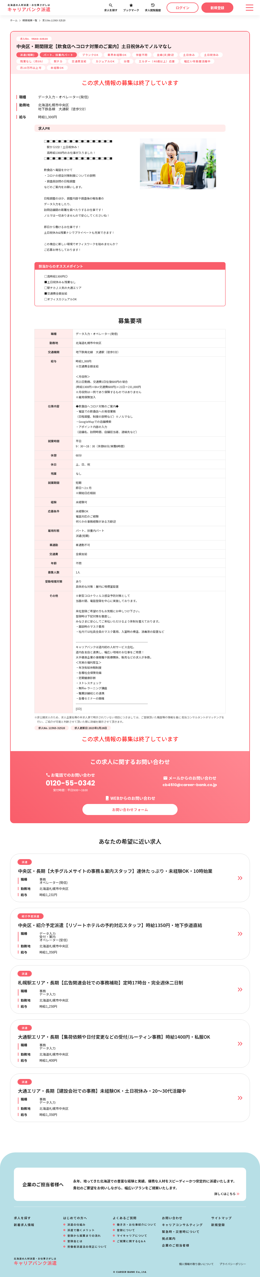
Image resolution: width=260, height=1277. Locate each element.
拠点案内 (169, 1238)
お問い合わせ (172, 1217)
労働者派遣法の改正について (87, 1246)
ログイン (182, 7)
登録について (126, 1230)
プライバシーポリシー (232, 1264)
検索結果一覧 (29, 20)
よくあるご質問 (125, 1217)
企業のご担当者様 (175, 1245)
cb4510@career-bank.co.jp (190, 785)
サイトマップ (221, 1217)
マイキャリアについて (132, 1235)
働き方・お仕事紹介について (136, 1224)
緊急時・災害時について (181, 1231)
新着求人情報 (24, 1224)
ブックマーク (131, 10)
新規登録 (217, 7)
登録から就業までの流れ (84, 1235)
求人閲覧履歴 (153, 10)
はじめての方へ (75, 1217)
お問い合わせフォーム (130, 809)
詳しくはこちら (225, 1193)
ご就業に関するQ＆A (131, 1241)
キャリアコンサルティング (182, 1224)
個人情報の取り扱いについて (196, 1264)
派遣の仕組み (76, 1224)
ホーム (14, 20)
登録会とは (75, 1241)
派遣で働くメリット (81, 1230)
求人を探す (110, 10)
